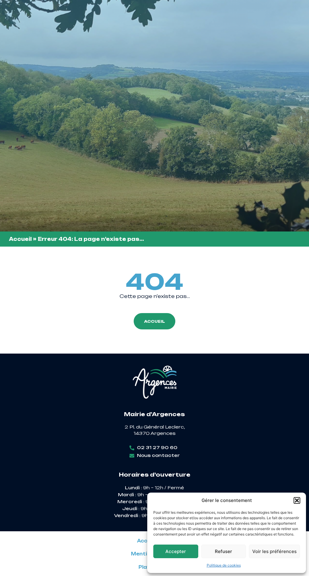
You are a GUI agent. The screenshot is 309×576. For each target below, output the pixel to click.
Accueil (20, 239)
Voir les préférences (274, 551)
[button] (297, 500)
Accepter (175, 551)
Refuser (223, 551)
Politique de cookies (224, 565)
